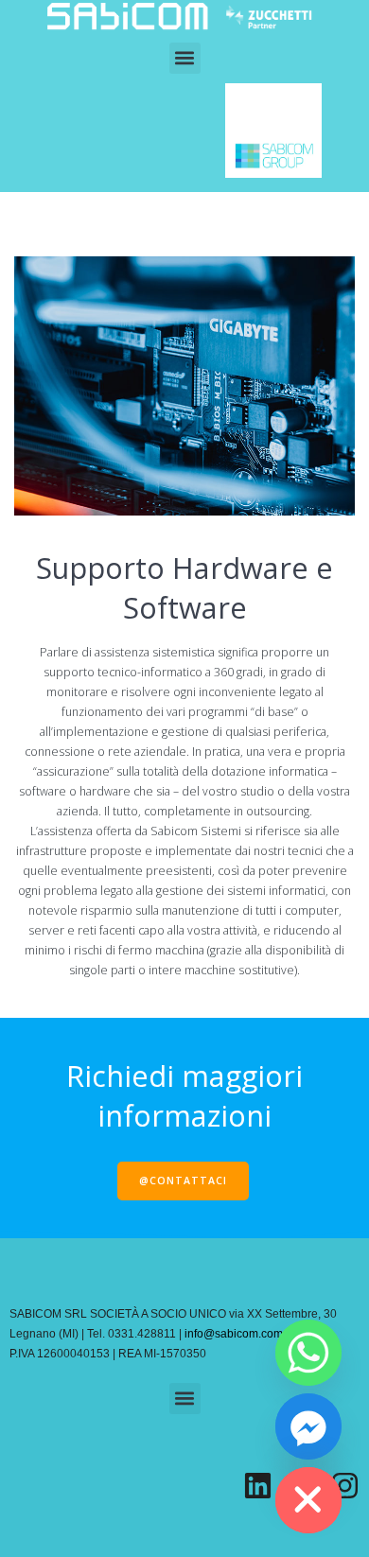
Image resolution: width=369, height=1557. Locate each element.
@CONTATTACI (183, 1180)
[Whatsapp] (308, 1353)
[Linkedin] (257, 1485)
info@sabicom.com (233, 1333)
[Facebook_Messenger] (308, 1426)
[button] (185, 58)
